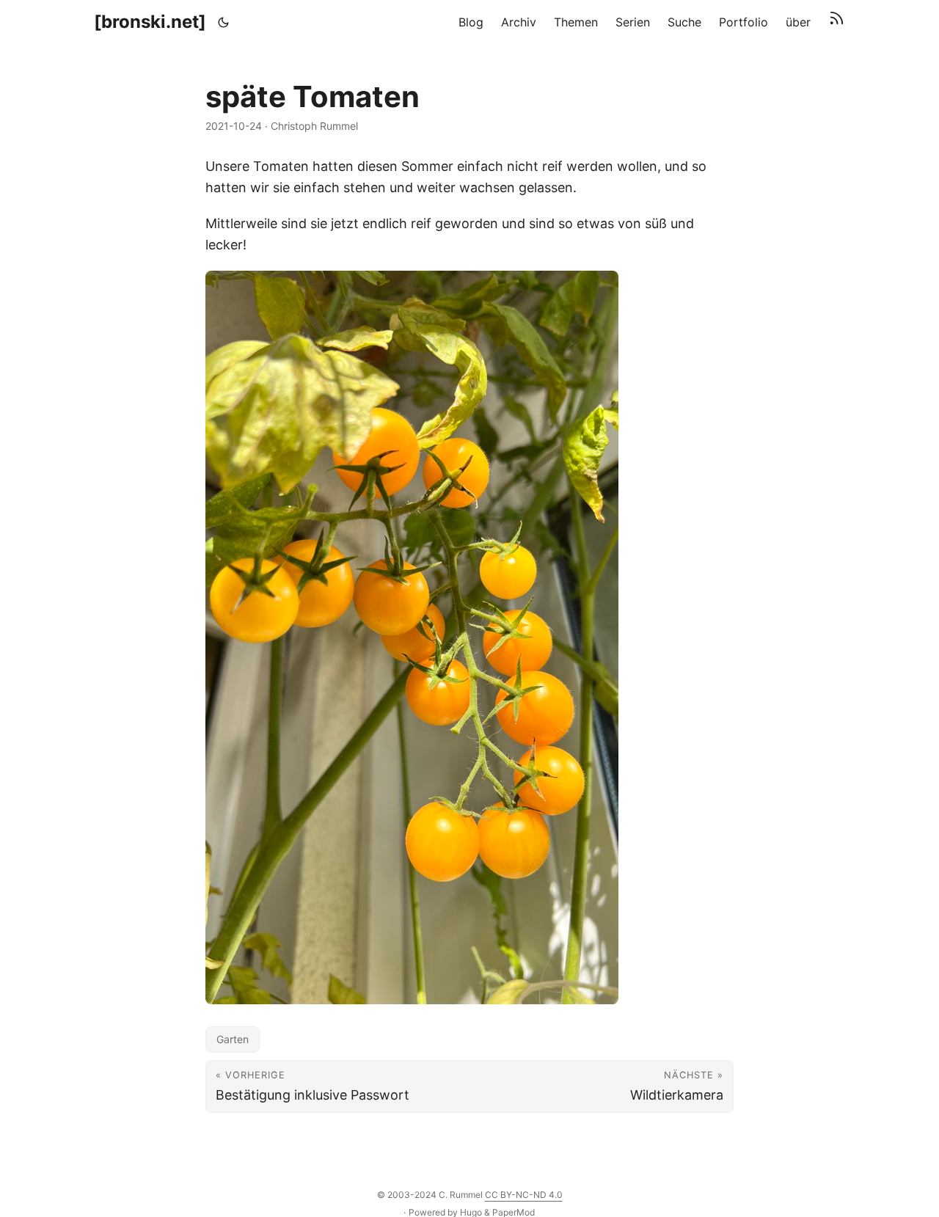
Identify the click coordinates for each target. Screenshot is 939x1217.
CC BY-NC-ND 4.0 (524, 1194)
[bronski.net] (150, 21)
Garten (232, 1039)
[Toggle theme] (224, 22)
